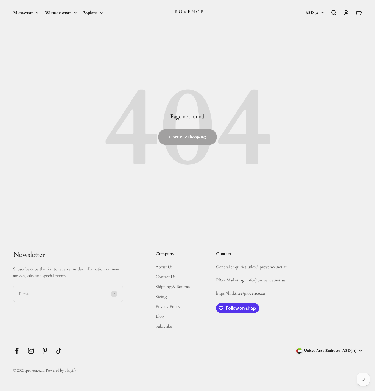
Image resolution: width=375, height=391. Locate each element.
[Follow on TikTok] (59, 350)
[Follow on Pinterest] (45, 350)
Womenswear (58, 12)
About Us (164, 267)
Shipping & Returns (173, 286)
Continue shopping (187, 137)
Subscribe (164, 326)
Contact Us (165, 277)
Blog (160, 316)
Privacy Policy (168, 306)
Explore (90, 12)
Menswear (23, 12)
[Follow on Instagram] (31, 350)
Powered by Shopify (61, 370)
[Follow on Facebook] (17, 350)
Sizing (161, 296)
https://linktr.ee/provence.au (240, 293)
